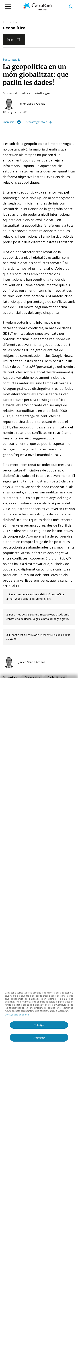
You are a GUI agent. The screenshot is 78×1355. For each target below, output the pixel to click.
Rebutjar (39, 1025)
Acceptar (39, 1037)
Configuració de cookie (17, 1014)
